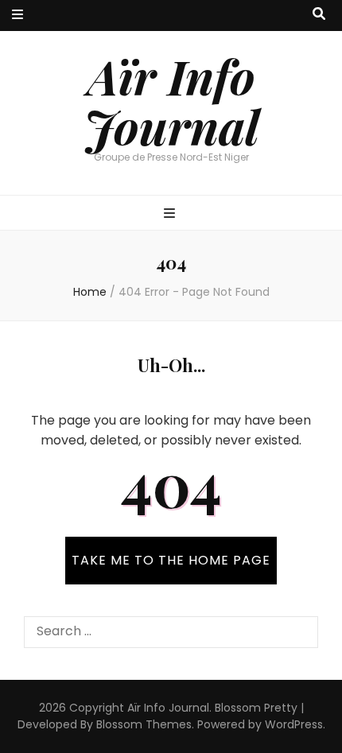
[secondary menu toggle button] (17, 15)
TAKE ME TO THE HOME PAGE (171, 560)
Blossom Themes (144, 724)
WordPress (294, 724)
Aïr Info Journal (171, 100)
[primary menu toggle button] (171, 214)
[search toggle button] (319, 14)
